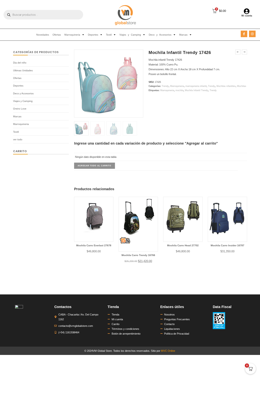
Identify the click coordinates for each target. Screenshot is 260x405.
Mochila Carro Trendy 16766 (138, 255)
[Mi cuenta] (247, 11)
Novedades (42, 34)
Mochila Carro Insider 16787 (227, 245)
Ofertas (57, 34)
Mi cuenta (246, 15)
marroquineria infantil (196, 86)
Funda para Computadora (174, 281)
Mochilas (241, 86)
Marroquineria (72, 34)
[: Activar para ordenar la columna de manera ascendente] (156, 151)
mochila (179, 90)
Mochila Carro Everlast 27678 (93, 245)
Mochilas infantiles (226, 86)
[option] (81, 128)
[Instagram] (252, 34)
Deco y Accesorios (160, 34)
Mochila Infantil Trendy (196, 90)
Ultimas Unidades (23, 70)
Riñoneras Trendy (126, 287)
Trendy (165, 86)
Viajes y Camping (130, 34)
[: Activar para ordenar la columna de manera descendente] (240, 151)
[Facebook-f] (244, 34)
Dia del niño (19, 62)
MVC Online (168, 350)
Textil (109, 34)
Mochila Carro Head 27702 (183, 245)
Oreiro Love (19, 108)
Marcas (183, 34)
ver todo (17, 139)
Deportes (93, 34)
